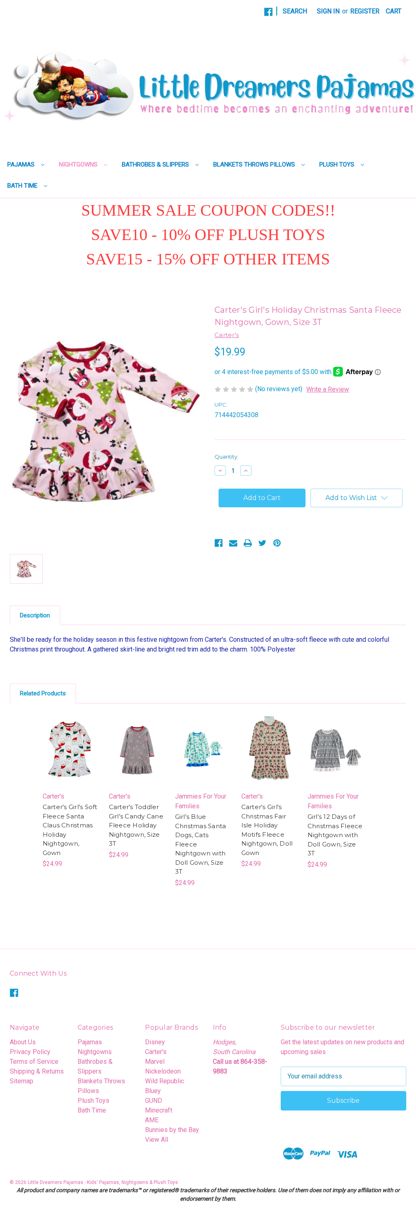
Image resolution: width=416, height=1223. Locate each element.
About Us (23, 1042)
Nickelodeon (163, 1071)
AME (151, 1120)
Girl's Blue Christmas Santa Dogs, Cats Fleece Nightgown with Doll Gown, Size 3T (200, 844)
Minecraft (158, 1110)
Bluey (153, 1091)
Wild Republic (164, 1081)
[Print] (248, 543)
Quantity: (226, 456)
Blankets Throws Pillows (255, 164)
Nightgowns (79, 164)
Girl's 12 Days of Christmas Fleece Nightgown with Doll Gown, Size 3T (335, 835)
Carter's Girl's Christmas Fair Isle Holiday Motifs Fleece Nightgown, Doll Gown (267, 830)
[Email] (233, 543)
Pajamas (21, 164)
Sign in (328, 11)
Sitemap (21, 1081)
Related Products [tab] (43, 693)
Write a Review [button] (327, 389)
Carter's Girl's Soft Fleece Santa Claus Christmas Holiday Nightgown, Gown (70, 830)
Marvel (155, 1061)
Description (35, 615)
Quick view (67, 738)
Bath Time (23, 185)
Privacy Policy (30, 1052)
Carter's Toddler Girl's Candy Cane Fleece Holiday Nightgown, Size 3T (136, 825)
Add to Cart (137, 758)
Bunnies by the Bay (172, 1130)
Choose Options (70, 757)
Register (364, 11)
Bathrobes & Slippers (156, 164)
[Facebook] (268, 12)
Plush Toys (337, 164)
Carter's (156, 1052)
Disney (155, 1042)
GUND (153, 1100)
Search (295, 11)
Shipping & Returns (37, 1071)
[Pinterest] (277, 543)
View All (156, 1139)
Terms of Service (34, 1061)
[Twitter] (262, 543)
